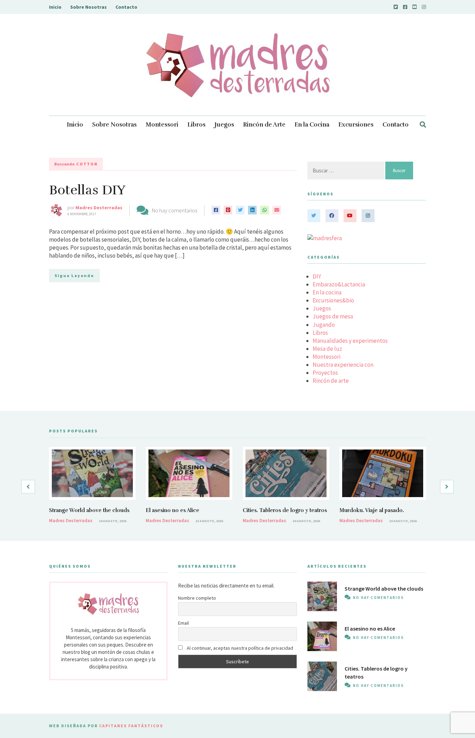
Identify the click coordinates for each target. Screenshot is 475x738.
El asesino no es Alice (172, 510)
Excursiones (355, 124)
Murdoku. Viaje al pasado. (371, 510)
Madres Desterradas (98, 207)
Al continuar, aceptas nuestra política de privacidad (239, 648)
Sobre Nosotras (88, 7)
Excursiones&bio (333, 300)
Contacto (126, 7)
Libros (196, 124)
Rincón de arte (331, 380)
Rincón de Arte (264, 124)
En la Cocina (312, 124)
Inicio (55, 7)
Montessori (162, 124)
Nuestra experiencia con (343, 364)
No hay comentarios (174, 210)
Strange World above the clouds (89, 510)
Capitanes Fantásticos (131, 725)
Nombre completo (197, 598)
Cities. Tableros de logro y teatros (285, 510)
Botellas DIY (87, 190)
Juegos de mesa (333, 316)
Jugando (324, 325)
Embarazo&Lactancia (339, 284)
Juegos (224, 124)
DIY (317, 276)
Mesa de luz (327, 348)
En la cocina (327, 292)
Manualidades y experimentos (350, 340)
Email (183, 623)
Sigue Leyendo (74, 275)
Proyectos (325, 372)
